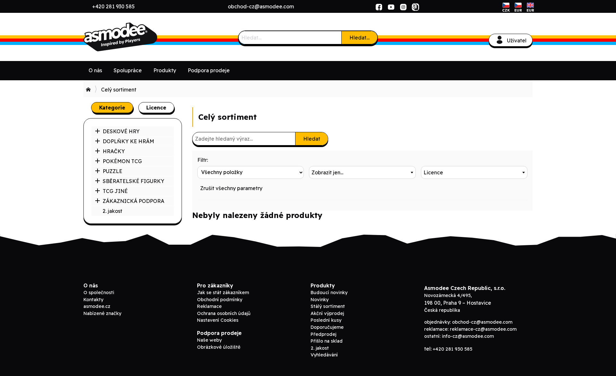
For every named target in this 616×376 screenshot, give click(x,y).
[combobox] (362, 172)
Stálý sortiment (328, 306)
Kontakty (93, 299)
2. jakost (112, 211)
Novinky (320, 299)
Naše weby (209, 340)
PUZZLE (112, 171)
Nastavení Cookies (217, 320)
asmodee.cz (96, 306)
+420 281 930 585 (113, 6)
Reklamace (209, 306)
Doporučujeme (327, 327)
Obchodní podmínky (219, 299)
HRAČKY (114, 151)
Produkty (164, 70)
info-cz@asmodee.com (468, 336)
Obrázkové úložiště (218, 347)
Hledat (311, 139)
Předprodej (323, 334)
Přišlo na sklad (327, 341)
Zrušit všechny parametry (231, 188)
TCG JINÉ (115, 191)
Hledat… (359, 37)
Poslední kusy (326, 320)
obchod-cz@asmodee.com (261, 6)
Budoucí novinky (329, 292)
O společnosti (98, 292)
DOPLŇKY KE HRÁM (128, 141)
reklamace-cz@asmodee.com (483, 329)
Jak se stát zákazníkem (223, 292)
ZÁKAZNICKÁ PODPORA (133, 201)
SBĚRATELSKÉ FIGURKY (133, 181)
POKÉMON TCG (122, 161)
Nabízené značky (102, 313)
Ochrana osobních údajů (224, 313)
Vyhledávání (324, 355)
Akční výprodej (327, 313)
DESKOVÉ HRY (121, 131)
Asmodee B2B (131, 36)
